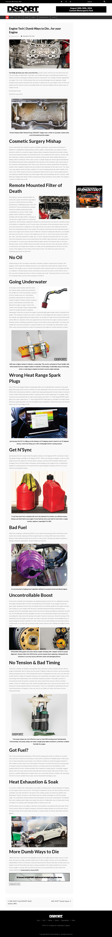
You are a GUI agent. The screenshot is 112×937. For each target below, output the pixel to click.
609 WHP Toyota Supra (60, 901)
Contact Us (52, 925)
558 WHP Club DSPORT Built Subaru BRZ (19, 902)
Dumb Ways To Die (15, 884)
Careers (67, 925)
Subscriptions (43, 17)
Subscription (65, 920)
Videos (27, 17)
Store (54, 17)
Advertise (61, 925)
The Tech (31, 36)
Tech (19, 17)
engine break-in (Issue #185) (30, 870)
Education (26, 36)
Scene (33, 17)
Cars (11, 17)
